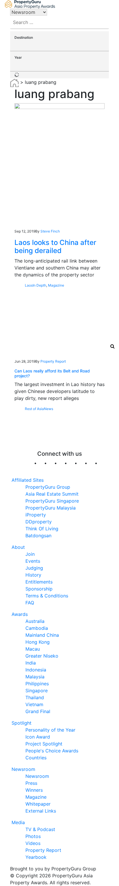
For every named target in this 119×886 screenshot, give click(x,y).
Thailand (34, 697)
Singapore (36, 690)
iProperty (35, 515)
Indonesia (35, 670)
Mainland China (42, 635)
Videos (32, 843)
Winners (34, 790)
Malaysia (34, 677)
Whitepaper (38, 804)
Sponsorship (39, 589)
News (48, 409)
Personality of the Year (50, 730)
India (30, 663)
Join (30, 554)
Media (18, 822)
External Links (40, 811)
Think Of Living (41, 528)
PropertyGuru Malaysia (50, 508)
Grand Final (37, 711)
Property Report (53, 361)
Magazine (56, 285)
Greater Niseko (41, 656)
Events (32, 561)
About (18, 547)
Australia (34, 621)
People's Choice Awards (51, 751)
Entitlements (39, 582)
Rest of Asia (34, 409)
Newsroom (23, 769)
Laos (29, 285)
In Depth (39, 285)
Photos (33, 836)
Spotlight (21, 723)
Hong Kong (37, 642)
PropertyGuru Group (47, 487)
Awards (20, 614)
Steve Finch (50, 231)
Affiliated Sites (28, 480)
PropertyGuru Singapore (52, 501)
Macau (32, 649)
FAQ (29, 603)
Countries (36, 758)
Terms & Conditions (46, 596)
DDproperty (38, 522)
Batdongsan (38, 535)
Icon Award (37, 737)
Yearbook (36, 857)
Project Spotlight (43, 744)
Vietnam (34, 704)
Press (31, 783)
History (33, 575)
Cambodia (36, 628)
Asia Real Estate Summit (52, 494)
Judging (34, 568)
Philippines (37, 683)
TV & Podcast (40, 829)
